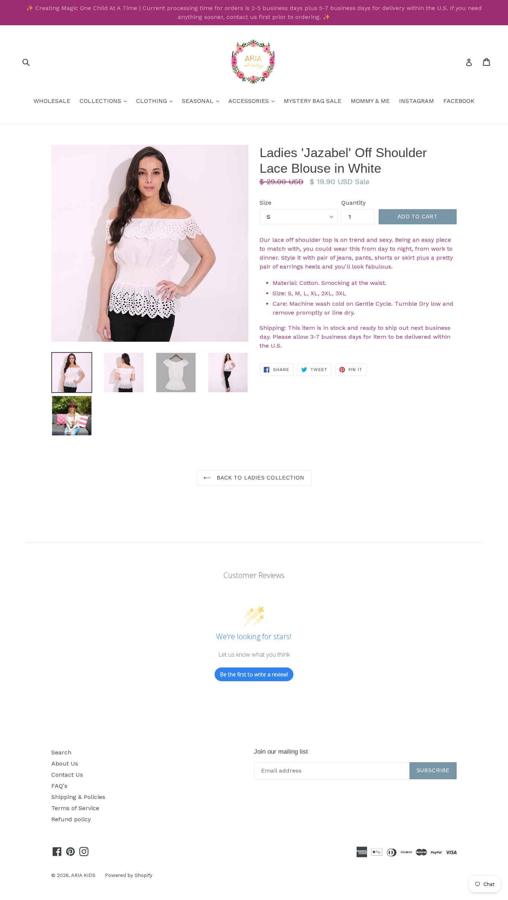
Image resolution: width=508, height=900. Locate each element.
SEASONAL (202, 100)
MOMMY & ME (370, 100)
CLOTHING (156, 100)
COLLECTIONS (105, 100)
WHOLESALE (51, 100)
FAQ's (59, 785)
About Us (64, 763)
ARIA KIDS (83, 875)
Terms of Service (75, 808)
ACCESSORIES (253, 100)
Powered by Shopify (128, 875)
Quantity (353, 202)
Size (265, 202)
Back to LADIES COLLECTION (259, 478)
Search (61, 752)
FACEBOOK (459, 100)
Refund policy (71, 819)
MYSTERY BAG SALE (312, 100)
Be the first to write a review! (254, 674)
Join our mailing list (281, 751)
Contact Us (67, 774)
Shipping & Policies (78, 796)
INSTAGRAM (416, 100)
